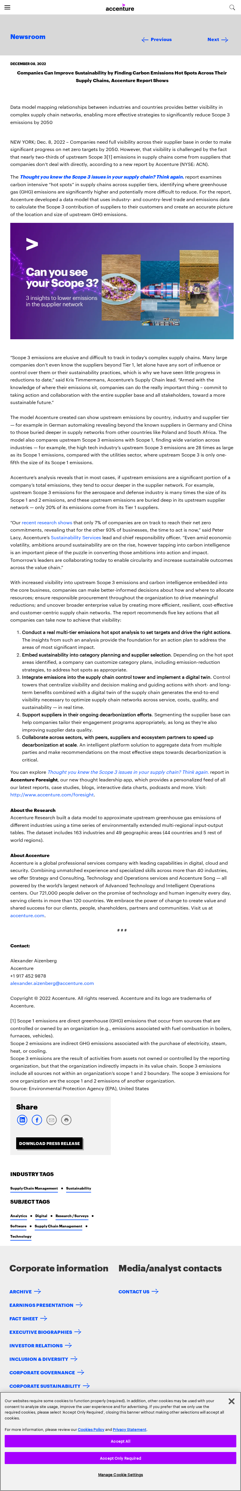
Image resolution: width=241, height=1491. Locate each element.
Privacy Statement (129, 1429)
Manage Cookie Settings (120, 1474)
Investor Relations (36, 1345)
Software (18, 1225)
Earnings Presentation (41, 1304)
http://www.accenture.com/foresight (52, 794)
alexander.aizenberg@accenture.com (52, 983)
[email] (51, 1124)
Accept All (120, 1440)
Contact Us (133, 1291)
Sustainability (78, 1187)
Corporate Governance (42, 1372)
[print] (66, 1124)
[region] (120, 1441)
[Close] (231, 1401)
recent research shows (47, 522)
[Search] (232, 7)
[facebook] (37, 1124)
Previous (161, 38)
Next (213, 38)
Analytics (18, 1215)
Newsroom (28, 37)
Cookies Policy (91, 1429)
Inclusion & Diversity (38, 1358)
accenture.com (27, 915)
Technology (20, 1236)
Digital (41, 1215)
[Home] (120, 7)
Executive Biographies (40, 1331)
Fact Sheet (23, 1318)
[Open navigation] (7, 7)
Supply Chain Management (34, 1187)
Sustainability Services (76, 537)
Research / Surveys (72, 1215)
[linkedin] (22, 1124)
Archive (20, 1291)
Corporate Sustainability (45, 1385)
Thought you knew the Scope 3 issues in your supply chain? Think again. (102, 176)
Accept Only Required (120, 1458)
